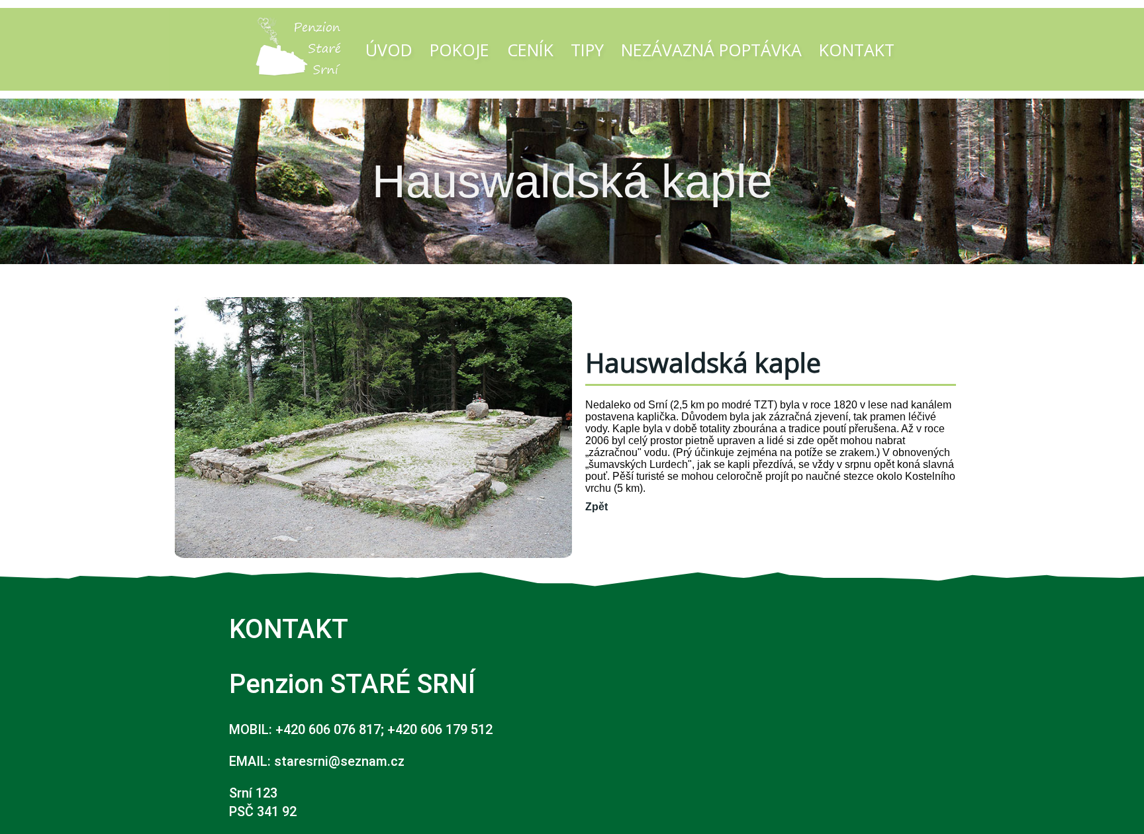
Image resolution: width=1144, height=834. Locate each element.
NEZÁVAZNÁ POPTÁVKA (711, 49)
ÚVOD (388, 49)
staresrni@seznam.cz (339, 761)
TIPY (587, 49)
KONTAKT (856, 49)
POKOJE (459, 49)
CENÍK (530, 49)
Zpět (596, 506)
